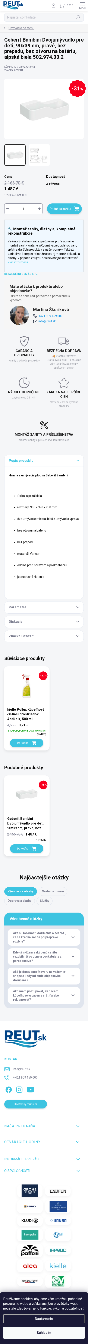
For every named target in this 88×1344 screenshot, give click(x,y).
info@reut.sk (47, 321)
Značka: (13, 70)
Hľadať (78, 17)
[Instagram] (18, 1089)
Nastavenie (44, 1319)
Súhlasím (44, 1333)
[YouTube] (30, 1089)
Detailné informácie (19, 274)
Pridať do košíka (60, 209)
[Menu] (82, 5)
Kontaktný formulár (26, 1104)
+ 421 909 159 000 (25, 1077)
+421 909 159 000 (50, 316)
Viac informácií (18, 262)
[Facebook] (8, 1089)
